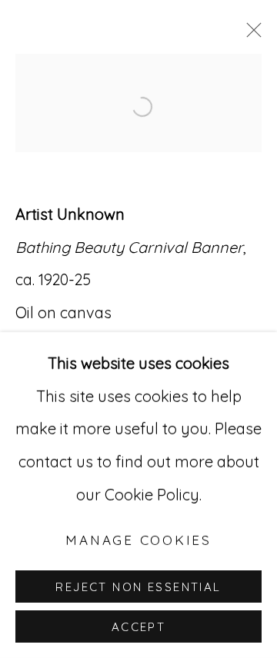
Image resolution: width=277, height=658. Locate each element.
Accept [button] (139, 627)
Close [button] (250, 34)
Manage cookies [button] (138, 540)
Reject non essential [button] (138, 587)
